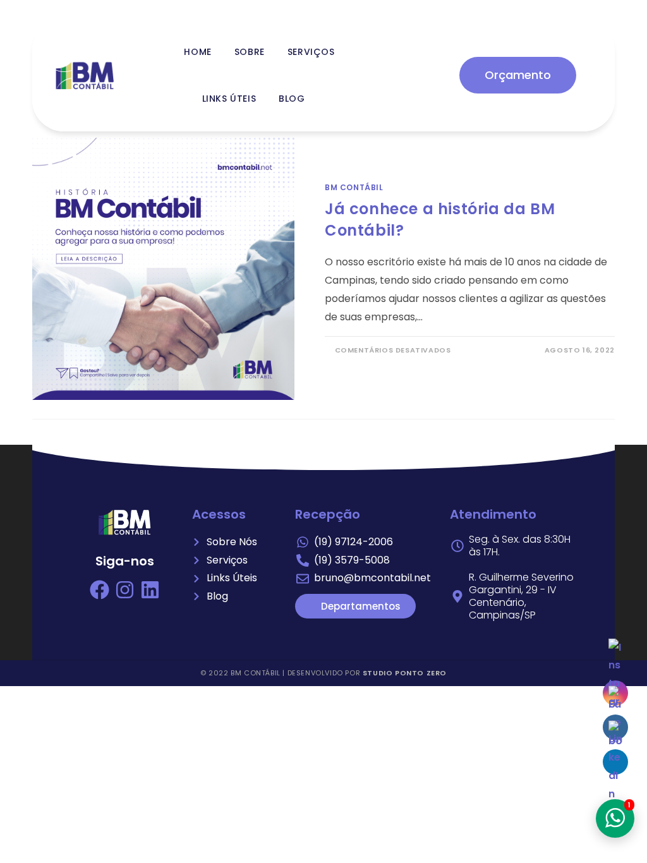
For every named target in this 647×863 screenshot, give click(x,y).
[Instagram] (125, 590)
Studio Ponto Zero (405, 673)
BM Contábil (354, 187)
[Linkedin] (150, 590)
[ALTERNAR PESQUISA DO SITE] (331, 98)
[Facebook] (99, 590)
